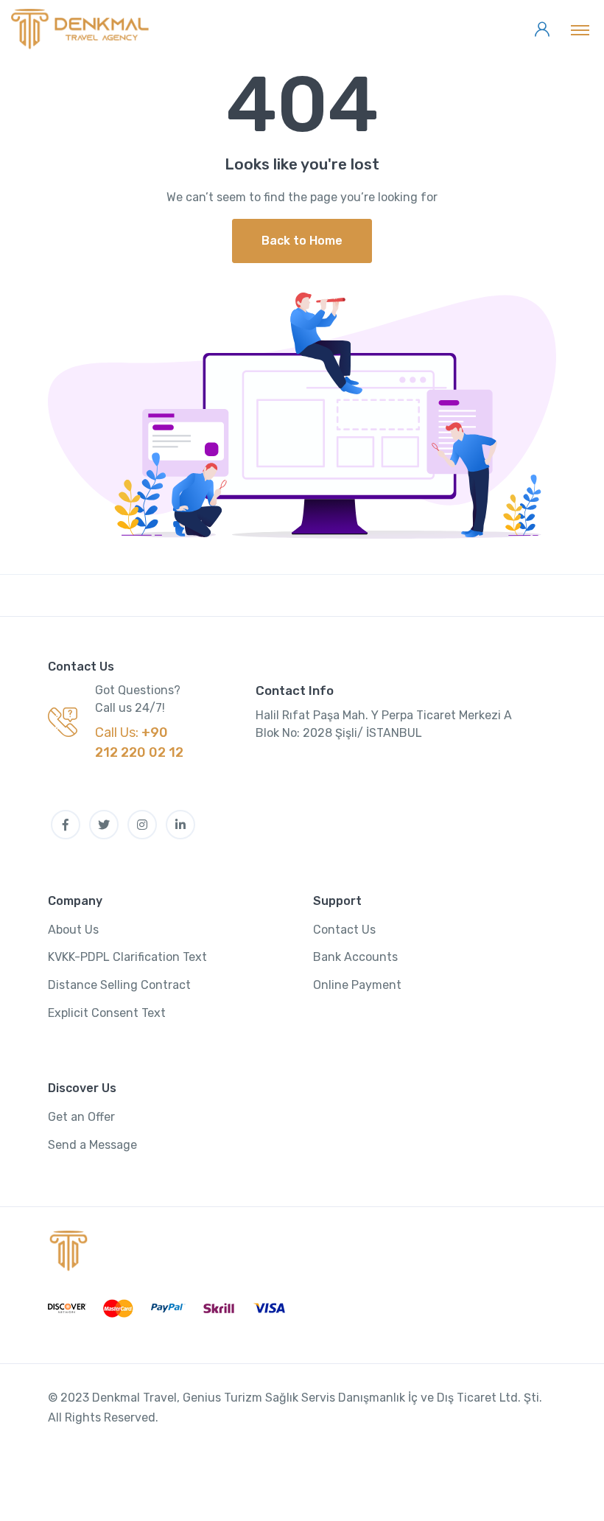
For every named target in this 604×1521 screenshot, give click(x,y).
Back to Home (302, 241)
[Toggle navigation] (580, 29)
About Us (73, 930)
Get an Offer (81, 1117)
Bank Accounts (355, 957)
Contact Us (344, 930)
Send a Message (92, 1145)
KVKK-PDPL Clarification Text (127, 957)
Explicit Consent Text (107, 1013)
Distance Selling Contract (119, 985)
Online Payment (357, 985)
